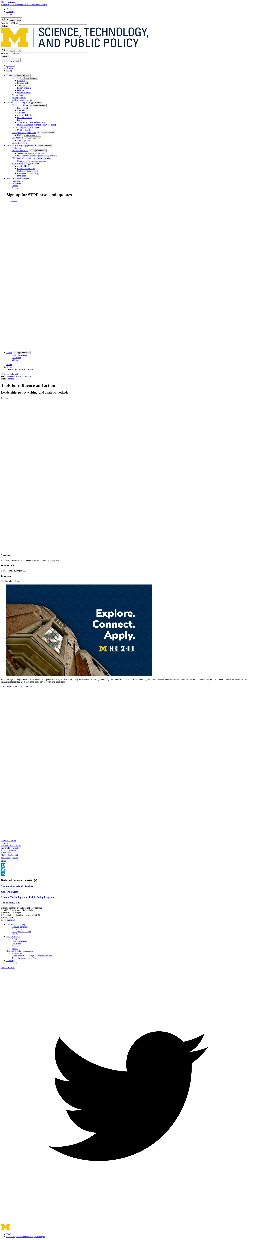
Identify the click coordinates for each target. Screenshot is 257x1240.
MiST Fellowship (24, 130)
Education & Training (15, 102)
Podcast (15, 188)
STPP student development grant (31, 122)
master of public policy (10, 848)
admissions (5, 843)
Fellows (20, 90)
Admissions (12, 379)
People (9, 75)
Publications (17, 148)
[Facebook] (128, 865)
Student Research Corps (22, 100)
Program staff (23, 83)
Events (9, 352)
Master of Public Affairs (11, 845)
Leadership (22, 80)
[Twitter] (128, 869)
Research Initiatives (20, 150)
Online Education (19, 143)
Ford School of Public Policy (34, 4)
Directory (10, 11)
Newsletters (17, 183)
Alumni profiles (23, 140)
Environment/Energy (26, 168)
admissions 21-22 (8, 841)
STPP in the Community (22, 158)
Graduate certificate (20, 105)
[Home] (75, 46)
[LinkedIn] (128, 874)
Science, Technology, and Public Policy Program (27, 897)
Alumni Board (18, 95)
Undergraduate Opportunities (24, 132)
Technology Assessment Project (30, 153)
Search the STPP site (10, 23)
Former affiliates (24, 93)
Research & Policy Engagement (19, 145)
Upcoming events (19, 355)
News (8, 178)
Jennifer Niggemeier (9, 857)
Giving (9, 14)
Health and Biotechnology (28, 173)
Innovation (21, 176)
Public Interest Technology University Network (37, 156)
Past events (16, 357)
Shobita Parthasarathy (10, 855)
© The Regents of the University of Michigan (25, 1236)
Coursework (22, 110)
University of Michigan (11, 4)
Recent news (17, 181)
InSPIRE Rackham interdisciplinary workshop (36, 125)
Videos (15, 186)
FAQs (19, 120)
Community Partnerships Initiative (31, 161)
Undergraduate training (21, 932)
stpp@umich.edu (8, 920)
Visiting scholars (19, 97)
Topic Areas (17, 163)
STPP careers (17, 138)
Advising (21, 113)
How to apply (23, 108)
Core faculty (22, 85)
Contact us (10, 9)
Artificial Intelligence (26, 166)
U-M (8, 1234)
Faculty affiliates (24, 88)
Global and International (27, 171)
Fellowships (17, 127)
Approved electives (25, 115)
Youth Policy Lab (10, 902)
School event (12, 374)
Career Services (9, 891)
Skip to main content (9, 2)
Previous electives (24, 117)
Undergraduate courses (27, 135)
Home (9, 364)
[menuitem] (131, 9)
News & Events (13, 936)
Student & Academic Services (19, 376)
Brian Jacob (6, 853)
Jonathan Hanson (8, 850)
